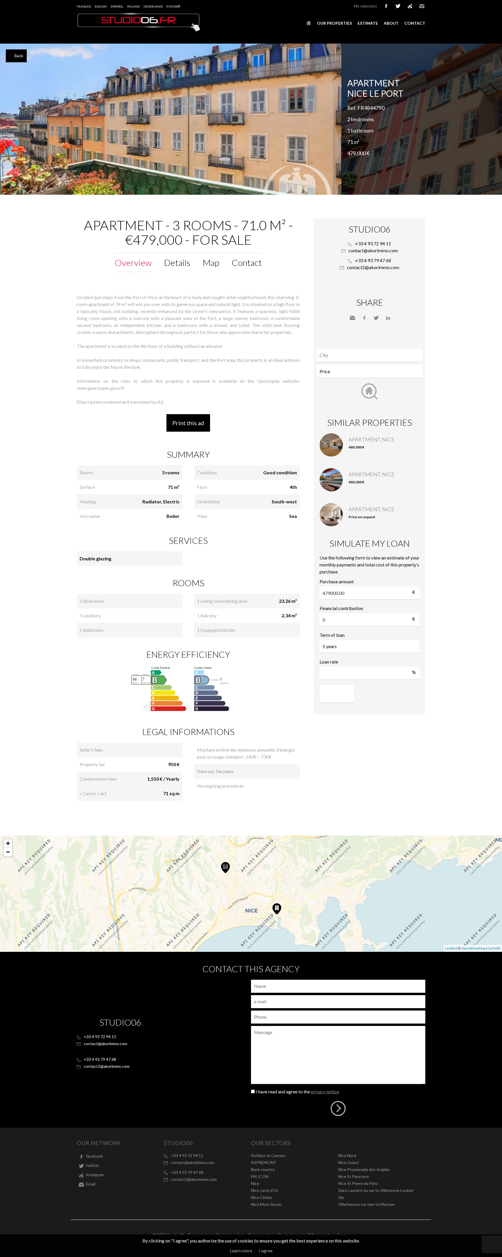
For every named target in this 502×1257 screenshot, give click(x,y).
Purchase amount (337, 581)
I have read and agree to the (297, 1091)
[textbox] (371, 355)
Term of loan (332, 635)
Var (341, 1197)
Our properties (334, 23)
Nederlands (153, 6)
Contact (414, 23)
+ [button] (8, 843)
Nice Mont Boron (266, 1204)
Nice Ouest (348, 1162)
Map (211, 262)
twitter (398, 6)
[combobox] (369, 355)
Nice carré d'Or (264, 1190)
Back (19, 55)
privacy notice (325, 1091)
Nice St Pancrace (353, 1176)
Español (117, 6)
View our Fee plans (215, 771)
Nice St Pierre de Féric (358, 1183)
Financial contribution (341, 608)
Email (421, 6)
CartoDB (494, 948)
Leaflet (450, 948)
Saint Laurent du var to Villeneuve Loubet (375, 1190)
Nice (255, 1183)
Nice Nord (347, 1155)
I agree (265, 1250)
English (101, 6)
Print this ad (188, 422)
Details (177, 262)
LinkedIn (388, 318)
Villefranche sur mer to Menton (366, 1204)
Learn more (241, 1250)
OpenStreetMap (473, 948)
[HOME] (308, 23)
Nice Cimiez (261, 1197)
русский (173, 6)
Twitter (376, 318)
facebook (386, 6)
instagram (410, 6)
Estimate (368, 23)
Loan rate (329, 661)
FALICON (259, 1176)
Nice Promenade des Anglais (364, 1169)
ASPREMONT (264, 1162)
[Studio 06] (139, 30)
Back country (263, 1169)
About (391, 23)
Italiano (133, 6)
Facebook (364, 318)
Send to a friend (352, 318)
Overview (133, 262)
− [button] (8, 852)
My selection (365, 5)
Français (84, 6)
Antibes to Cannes (268, 1155)
